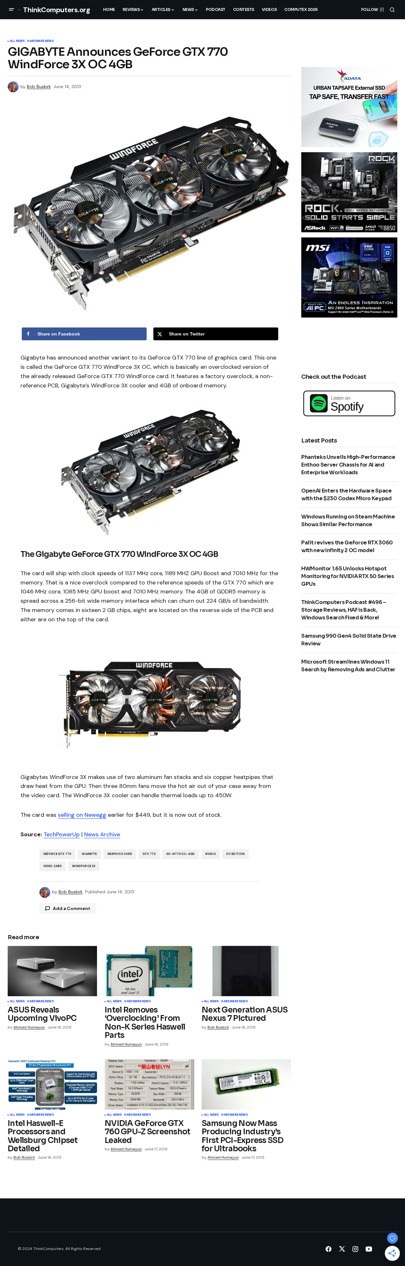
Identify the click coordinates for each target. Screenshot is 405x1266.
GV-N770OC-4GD (180, 854)
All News (17, 41)
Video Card (52, 866)
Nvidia (210, 854)
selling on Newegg (82, 815)
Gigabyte (89, 854)
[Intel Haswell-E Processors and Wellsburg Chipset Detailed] (52, 1084)
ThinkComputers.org (56, 9)
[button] (11, 9)
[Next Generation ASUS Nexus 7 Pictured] (246, 971)
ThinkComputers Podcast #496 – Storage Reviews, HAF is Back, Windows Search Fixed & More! (343, 610)
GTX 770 (149, 854)
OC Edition (235, 854)
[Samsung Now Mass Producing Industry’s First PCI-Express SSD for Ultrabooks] (246, 1084)
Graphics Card (119, 854)
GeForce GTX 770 (57, 854)
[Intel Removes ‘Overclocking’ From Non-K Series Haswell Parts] (149, 971)
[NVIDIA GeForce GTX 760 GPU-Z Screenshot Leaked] (149, 1084)
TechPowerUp (62, 834)
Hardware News (40, 41)
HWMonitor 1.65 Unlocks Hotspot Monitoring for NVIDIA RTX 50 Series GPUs (347, 576)
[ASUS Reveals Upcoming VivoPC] (52, 971)
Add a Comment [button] (71, 908)
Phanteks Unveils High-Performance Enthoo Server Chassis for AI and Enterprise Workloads (348, 465)
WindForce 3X (83, 866)
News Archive (102, 834)
